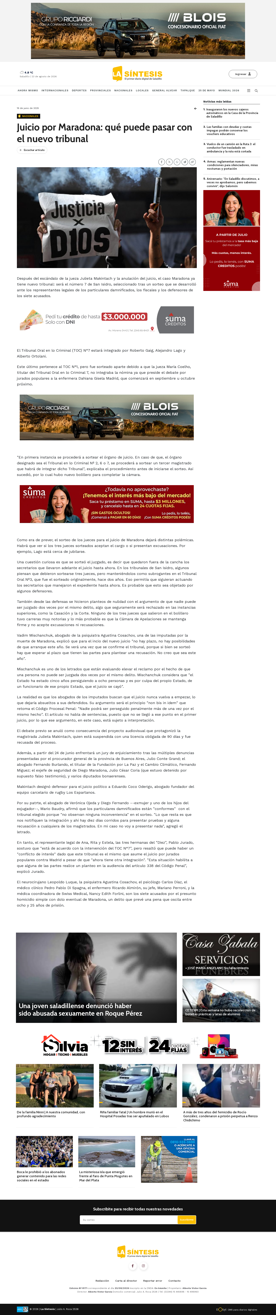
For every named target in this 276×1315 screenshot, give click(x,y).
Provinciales (100, 90)
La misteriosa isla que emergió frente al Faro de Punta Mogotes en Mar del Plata (105, 1176)
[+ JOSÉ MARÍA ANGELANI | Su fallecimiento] (221, 954)
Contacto (174, 1280)
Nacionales (123, 90)
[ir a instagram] (143, 1266)
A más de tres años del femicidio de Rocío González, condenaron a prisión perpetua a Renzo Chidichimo (220, 1116)
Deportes (79, 90)
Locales (142, 90)
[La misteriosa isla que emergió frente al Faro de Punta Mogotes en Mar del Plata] (106, 1151)
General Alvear (164, 90)
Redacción (102, 1280)
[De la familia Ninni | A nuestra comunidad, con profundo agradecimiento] (55, 1085)
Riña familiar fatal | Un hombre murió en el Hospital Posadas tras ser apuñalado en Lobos (134, 1114)
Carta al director (126, 1280)
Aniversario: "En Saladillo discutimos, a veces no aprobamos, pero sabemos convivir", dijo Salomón (233, 182)
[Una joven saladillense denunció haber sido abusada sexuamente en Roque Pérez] (96, 978)
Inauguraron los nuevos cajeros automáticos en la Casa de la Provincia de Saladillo (232, 113)
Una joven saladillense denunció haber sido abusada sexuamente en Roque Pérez (80, 1009)
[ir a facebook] (133, 1266)
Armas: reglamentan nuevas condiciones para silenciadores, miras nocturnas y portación (232, 165)
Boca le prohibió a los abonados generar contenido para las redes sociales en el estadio (41, 1176)
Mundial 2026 (229, 90)
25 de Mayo (206, 90)
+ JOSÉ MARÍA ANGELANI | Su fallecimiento (217, 968)
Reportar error (152, 1280)
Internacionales (55, 90)
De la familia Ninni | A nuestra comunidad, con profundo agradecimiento (51, 1114)
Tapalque (187, 90)
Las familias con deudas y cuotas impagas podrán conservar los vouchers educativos (229, 130)
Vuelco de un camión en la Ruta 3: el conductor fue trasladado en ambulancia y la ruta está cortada (231, 147)
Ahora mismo (28, 90)
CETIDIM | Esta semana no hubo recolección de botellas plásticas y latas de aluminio (220, 1012)
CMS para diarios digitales (242, 1309)
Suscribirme (187, 1219)
